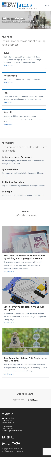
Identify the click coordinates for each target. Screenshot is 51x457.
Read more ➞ (25, 271)
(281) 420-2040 (8, 428)
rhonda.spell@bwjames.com (13, 431)
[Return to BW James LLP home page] (19, 5)
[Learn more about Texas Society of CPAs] (16, 443)
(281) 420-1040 (8, 426)
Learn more (13, 65)
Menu (47, 5)
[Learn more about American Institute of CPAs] (6, 443)
